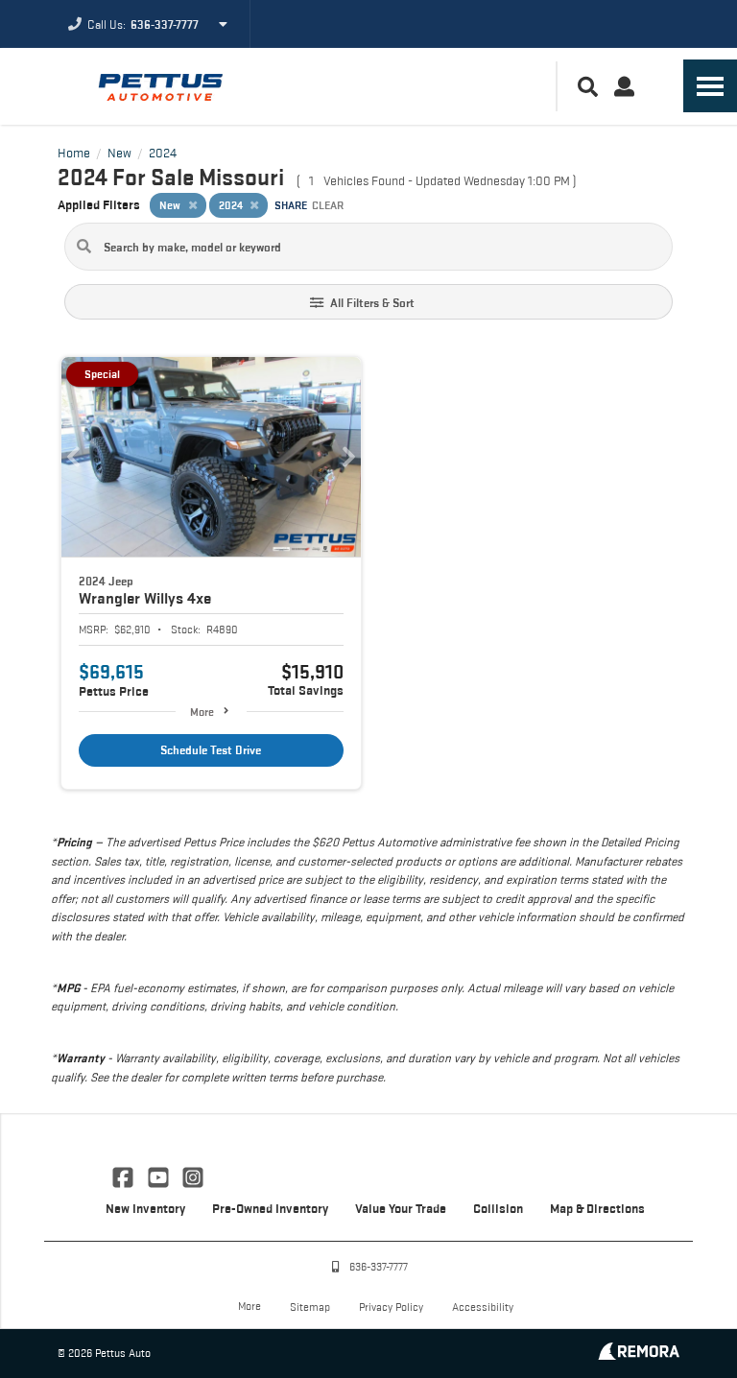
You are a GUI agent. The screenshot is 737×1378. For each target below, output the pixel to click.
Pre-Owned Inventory (270, 1208)
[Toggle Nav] (710, 85)
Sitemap (310, 1306)
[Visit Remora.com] (638, 1354)
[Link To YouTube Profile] (159, 1175)
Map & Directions (597, 1208)
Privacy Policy (391, 1306)
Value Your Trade (400, 1208)
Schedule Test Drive (210, 750)
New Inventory (145, 1208)
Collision (498, 1208)
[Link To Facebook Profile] (124, 1175)
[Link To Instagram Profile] (193, 1175)
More (202, 711)
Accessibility (482, 1306)
